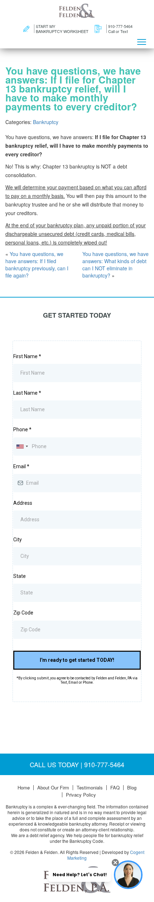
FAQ (115, 787)
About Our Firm (53, 787)
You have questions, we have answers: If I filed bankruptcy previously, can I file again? (36, 264)
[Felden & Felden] (77, 11)
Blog (131, 787)
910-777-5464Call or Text (120, 28)
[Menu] (141, 41)
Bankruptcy (45, 121)
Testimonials (90, 787)
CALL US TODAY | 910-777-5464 (77, 764)
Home (24, 787)
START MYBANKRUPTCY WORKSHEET (62, 28)
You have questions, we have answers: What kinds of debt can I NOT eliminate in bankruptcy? (115, 264)
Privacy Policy (81, 794)
